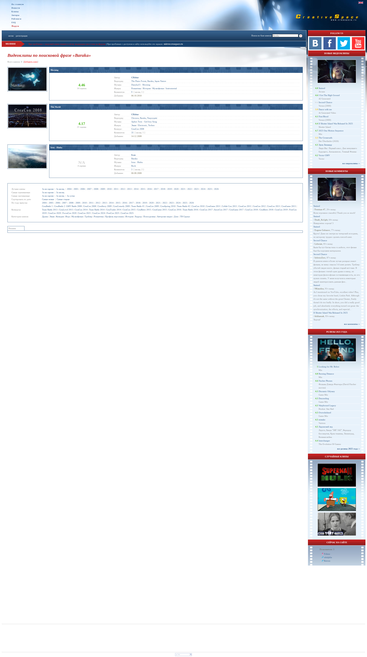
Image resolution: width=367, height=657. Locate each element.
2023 (196, 189)
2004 (69, 189)
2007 (89, 189)
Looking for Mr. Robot (329, 367)
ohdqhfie (328, 557)
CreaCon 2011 (245, 206)
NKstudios (319, 288)
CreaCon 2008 (89, 206)
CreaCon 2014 (81, 209)
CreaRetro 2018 (266, 209)
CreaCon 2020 (54, 213)
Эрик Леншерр (325, 145)
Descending (324, 398)
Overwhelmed (325, 412)
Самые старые (63, 199)
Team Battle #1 (138, 206)
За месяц (60, 189)
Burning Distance (326, 374)
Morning (54, 70)
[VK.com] (315, 49)
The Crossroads (325, 138)
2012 (122, 189)
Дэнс (176, 216)
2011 (116, 189)
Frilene (327, 554)
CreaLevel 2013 (66, 209)
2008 (96, 189)
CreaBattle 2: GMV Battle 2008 (68, 206)
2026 (216, 189)
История (129, 216)
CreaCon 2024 (98, 213)
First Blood (323, 116)
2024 (203, 189)
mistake (322, 419)
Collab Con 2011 (229, 206)
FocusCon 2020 (69, 213)
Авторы (15, 15)
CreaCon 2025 (127, 213)
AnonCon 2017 (221, 209)
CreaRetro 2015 (144, 209)
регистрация (21, 36)
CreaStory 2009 (105, 206)
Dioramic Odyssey (327, 391)
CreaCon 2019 (281, 209)
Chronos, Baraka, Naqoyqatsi (144, 118)
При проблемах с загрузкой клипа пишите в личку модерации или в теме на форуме (67, 44)
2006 (82, 189)
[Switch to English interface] (360, 3)
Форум (15, 26)
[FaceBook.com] (329, 49)
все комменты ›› (352, 324)
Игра (67, 216)
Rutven (327, 561)
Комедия (60, 216)
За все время (48, 189)
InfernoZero (320, 257)
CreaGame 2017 (236, 209)
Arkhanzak (319, 316)
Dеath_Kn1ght (321, 220)
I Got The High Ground (329, 95)
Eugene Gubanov (322, 230)
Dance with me (325, 109)
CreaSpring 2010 (167, 206)
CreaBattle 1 (47, 206)
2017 (156, 189)
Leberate (318, 244)
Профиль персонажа (114, 216)
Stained (322, 88)
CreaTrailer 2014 (113, 209)
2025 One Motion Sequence (331, 130)
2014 (136, 189)
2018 (163, 189)
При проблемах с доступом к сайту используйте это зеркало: (135, 44)
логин (11, 36)
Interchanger (324, 441)
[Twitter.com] (344, 49)
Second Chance (325, 102)
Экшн (52, 216)
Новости (15, 8)
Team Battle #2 (183, 206)
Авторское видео (164, 216)
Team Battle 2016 (190, 209)
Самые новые (48, 199)
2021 (183, 189)
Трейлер (88, 216)
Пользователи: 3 (327, 549)
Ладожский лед (326, 427)
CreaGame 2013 (289, 206)
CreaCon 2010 (198, 206)
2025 (209, 189)
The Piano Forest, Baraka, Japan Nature (148, 81)
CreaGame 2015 (160, 209)
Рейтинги (16, 19)
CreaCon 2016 (174, 209)
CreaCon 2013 (273, 206)
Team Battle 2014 (97, 209)
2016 (149, 189)
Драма (45, 216)
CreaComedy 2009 (121, 206)
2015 (142, 189)
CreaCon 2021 (84, 213)
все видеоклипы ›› (351, 163)
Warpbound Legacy (327, 405)
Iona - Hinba (56, 147)
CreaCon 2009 (152, 206)
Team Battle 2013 (50, 209)
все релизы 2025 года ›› (348, 449)
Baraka (134, 158)
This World (55, 107)
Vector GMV (324, 155)
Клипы (15, 12)
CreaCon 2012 (259, 206)
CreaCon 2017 (206, 209)
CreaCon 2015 (129, 209)
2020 (176, 189)
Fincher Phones (325, 381)
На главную (17, 4)
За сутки (71, 196)
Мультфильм (77, 216)
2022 (189, 189)
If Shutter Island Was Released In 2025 (336, 123)
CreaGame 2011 (213, 206)
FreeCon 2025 (113, 213)
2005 (76, 189)
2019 (169, 189)
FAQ (13, 22)
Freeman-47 (320, 209)
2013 (129, 189)
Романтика (99, 216)
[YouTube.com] (358, 49)
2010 (109, 189)
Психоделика (149, 216)
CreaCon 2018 (251, 209)
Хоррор (138, 216)
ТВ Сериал (185, 216)
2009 (102, 189)
